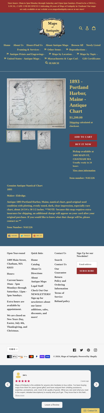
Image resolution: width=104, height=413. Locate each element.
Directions (36, 273)
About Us (36, 268)
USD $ (12, 349)
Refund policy (62, 301)
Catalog (35, 264)
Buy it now (83, 144)
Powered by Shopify (88, 356)
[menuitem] (7, 45)
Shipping (74, 122)
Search (58, 259)
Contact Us (61, 264)
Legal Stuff (37, 285)
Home (34, 259)
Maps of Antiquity (69, 356)
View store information (84, 170)
